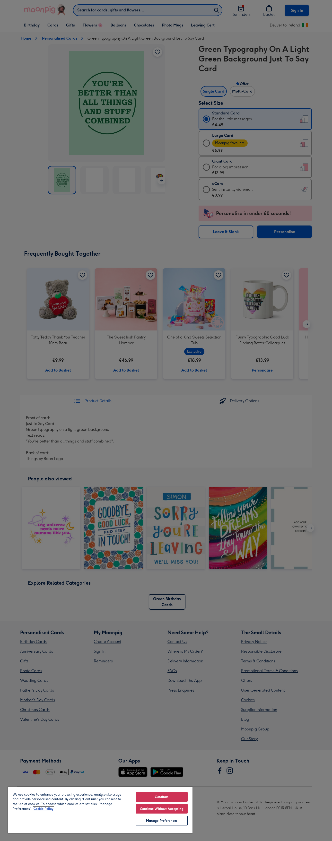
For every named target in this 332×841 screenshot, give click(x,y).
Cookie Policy (43, 809)
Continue (161, 797)
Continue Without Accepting (161, 809)
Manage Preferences (161, 821)
